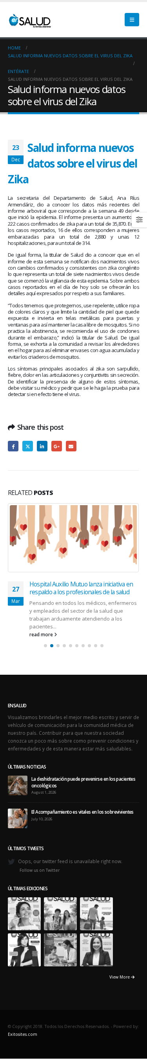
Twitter (27, 446)
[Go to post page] (73, 537)
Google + (56, 446)
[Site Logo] (29, 19)
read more (41, 634)
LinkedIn (42, 446)
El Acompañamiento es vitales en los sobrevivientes (82, 812)
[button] (132, 19)
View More (120, 977)
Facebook (13, 446)
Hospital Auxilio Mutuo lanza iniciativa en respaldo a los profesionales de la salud (81, 588)
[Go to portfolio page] (24, 913)
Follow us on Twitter (40, 870)
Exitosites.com (22, 1034)
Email (71, 446)
